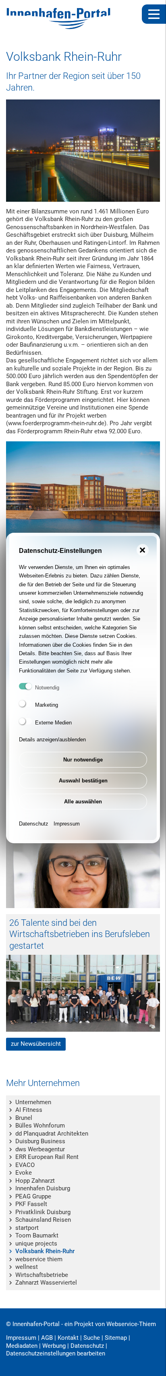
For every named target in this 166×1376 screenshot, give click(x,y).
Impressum (67, 824)
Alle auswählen (83, 802)
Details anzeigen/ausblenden (52, 740)
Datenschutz (33, 824)
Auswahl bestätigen (83, 781)
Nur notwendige (83, 760)
